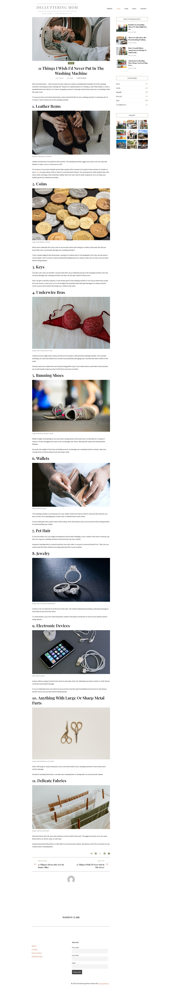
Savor (134, 8)
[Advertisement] (71, 900)
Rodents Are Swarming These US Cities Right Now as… (137, 27)
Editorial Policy (37, 956)
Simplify (109, 8)
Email (73, 963)
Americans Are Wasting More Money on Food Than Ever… (138, 63)
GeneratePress (103, 983)
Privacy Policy (37, 953)
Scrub (118, 8)
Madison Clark (71, 917)
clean (37, 172)
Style (126, 8)
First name (75, 947)
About (34, 946)
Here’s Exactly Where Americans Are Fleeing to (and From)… (137, 50)
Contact (35, 949)
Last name (75, 955)
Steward (143, 8)
